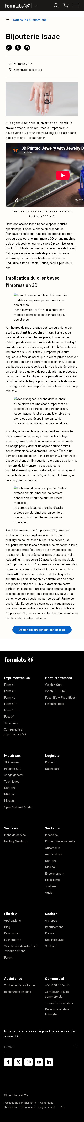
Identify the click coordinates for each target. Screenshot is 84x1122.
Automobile (53, 848)
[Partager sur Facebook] (9, 48)
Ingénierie (51, 835)
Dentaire (10, 788)
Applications (12, 920)
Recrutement (54, 927)
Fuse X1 (9, 716)
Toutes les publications (29, 20)
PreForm (50, 762)
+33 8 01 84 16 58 (57, 985)
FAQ (62, 1107)
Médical (9, 794)
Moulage (9, 801)
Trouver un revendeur (59, 1003)
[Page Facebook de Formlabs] (8, 1062)
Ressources (12, 933)
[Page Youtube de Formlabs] (39, 1062)
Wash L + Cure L (56, 691)
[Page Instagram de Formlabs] (28, 1062)
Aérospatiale (53, 854)
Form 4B (10, 691)
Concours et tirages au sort (38, 1107)
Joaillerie (50, 886)
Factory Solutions (16, 841)
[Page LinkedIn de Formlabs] (49, 1062)
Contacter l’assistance (19, 985)
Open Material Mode (17, 807)
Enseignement (55, 873)
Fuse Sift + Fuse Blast (60, 697)
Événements (12, 940)
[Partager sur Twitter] (18, 48)
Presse (49, 933)
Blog (7, 927)
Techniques (11, 781)
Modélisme (52, 880)
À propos (51, 920)
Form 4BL (10, 704)
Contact (50, 946)
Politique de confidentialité (20, 1103)
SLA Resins (11, 762)
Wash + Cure (53, 685)
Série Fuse (11, 723)
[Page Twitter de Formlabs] (18, 1062)
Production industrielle (60, 841)
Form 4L (9, 697)
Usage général (13, 775)
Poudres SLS (12, 769)
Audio (49, 893)
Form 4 (9, 685)
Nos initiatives (54, 940)
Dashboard (52, 769)
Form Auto (11, 710)
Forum (8, 957)
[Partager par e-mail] (27, 48)
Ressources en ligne (17, 992)
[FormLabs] (17, 6)
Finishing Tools (55, 704)
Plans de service (15, 835)
